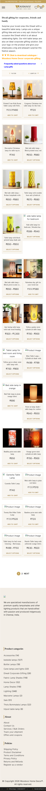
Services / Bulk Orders (14, 729)
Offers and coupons (13, 735)
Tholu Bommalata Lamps (15, 704)
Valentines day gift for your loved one (33, 284)
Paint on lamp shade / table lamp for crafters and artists (33, 408)
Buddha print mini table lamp (12, 453)
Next (26, 573)
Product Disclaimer (12, 752)
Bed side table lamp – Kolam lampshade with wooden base (12, 194)
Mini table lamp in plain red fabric (33, 482)
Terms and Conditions (14, 755)
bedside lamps (10, 660)
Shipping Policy (11, 749)
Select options (33, 160)
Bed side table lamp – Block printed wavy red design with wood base (33, 149)
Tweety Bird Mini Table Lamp (12, 514)
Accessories (9, 655)
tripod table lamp (12, 709)
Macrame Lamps (11, 695)
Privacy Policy (10, 758)
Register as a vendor (13, 764)
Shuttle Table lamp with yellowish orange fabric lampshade (33, 543)
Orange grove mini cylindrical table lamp (33, 453)
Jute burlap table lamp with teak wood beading (12, 328)
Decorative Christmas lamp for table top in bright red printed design (12, 149)
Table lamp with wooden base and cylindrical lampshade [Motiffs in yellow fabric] (33, 194)
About (6, 722)
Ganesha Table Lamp (12, 484)
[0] (36, 7)
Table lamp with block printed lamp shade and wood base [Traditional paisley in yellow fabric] (12, 239)
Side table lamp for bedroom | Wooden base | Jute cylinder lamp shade (33, 226)
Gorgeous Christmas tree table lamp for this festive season (33, 105)
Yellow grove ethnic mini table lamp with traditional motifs (12, 363)
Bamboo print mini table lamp (33, 514)
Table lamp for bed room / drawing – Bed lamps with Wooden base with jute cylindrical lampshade (12, 543)
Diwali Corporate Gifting (15, 673)
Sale (6, 700)
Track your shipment (13, 732)
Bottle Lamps (10, 664)
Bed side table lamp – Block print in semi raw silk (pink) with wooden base (12, 284)
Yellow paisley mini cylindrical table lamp (33, 328)
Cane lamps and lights (14, 669)
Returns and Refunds (13, 761)
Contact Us (9, 725)
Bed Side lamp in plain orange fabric (12, 395)
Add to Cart (12, 115)
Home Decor (9, 682)
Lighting (7, 691)
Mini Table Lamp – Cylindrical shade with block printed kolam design (33, 357)
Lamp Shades (10, 686)
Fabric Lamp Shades (13, 678)
